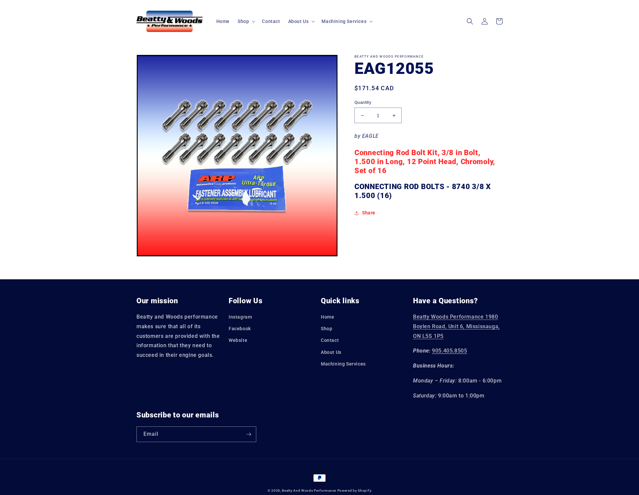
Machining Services (343, 364)
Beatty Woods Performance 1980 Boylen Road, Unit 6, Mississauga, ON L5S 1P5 (456, 326)
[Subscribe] (248, 434)
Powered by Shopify (354, 490)
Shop (326, 328)
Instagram (240, 317)
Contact (330, 340)
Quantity (362, 102)
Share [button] (368, 212)
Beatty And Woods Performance (309, 490)
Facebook (240, 328)
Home (327, 317)
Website (238, 340)
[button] (246, 21)
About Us (331, 352)
